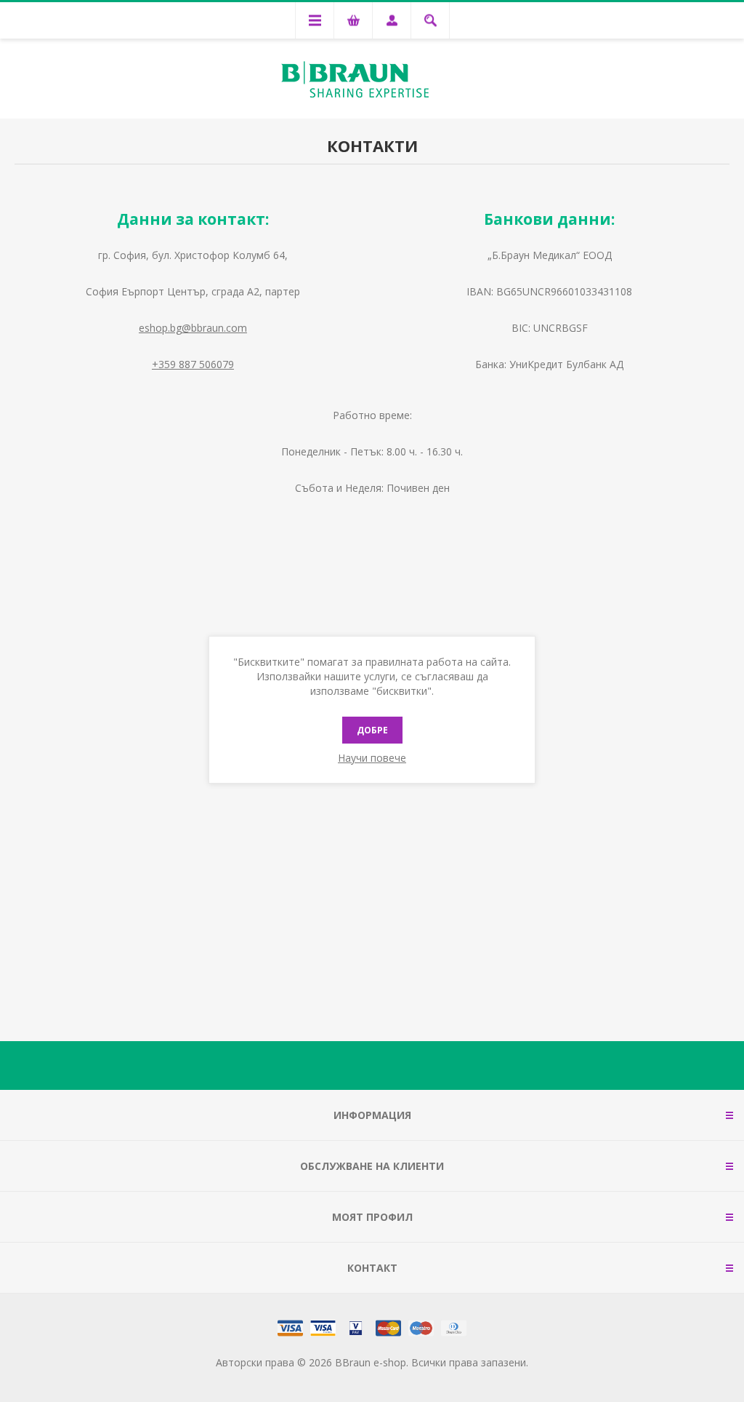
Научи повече (372, 758)
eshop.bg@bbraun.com (193, 328)
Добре (372, 730)
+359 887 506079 (193, 364)
